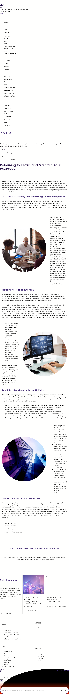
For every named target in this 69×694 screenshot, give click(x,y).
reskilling (6, 528)
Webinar (6, 662)
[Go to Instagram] (10, 133)
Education (7, 119)
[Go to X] (4, 133)
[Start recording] (61, 690)
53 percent (46, 411)
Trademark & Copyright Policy (46, 677)
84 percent (43, 416)
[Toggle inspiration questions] (3, 690)
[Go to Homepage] (2, 672)
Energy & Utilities (9, 111)
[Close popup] (1, 680)
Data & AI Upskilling (10, 637)
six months (39, 207)
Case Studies (8, 39)
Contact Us (41, 654)
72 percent (44, 405)
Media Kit (41, 661)
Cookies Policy (18, 677)
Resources (7, 36)
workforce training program (13, 532)
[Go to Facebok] (1, 133)
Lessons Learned (9, 51)
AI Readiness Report (10, 53)
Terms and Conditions (30, 677)
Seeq (5, 73)
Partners (6, 70)
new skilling (39, 395)
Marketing (7, 125)
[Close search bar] (65, 690)
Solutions (6, 32)
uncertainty (42, 511)
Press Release (8, 660)
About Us (6, 63)
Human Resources (9, 128)
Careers (40, 658)
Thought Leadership (10, 46)
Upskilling (10, 9)
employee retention (10, 526)
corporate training (10, 524)
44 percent (61, 434)
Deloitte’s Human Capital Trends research (57, 240)
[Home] (14, 6)
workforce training (10, 530)
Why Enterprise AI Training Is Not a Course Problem (54, 599)
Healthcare (7, 117)
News (5, 44)
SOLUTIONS (17, 9)
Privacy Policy (8, 677)
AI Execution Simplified (11, 633)
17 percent (60, 469)
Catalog (6, 66)
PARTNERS (37, 623)
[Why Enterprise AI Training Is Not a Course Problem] (56, 576)
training (56, 190)
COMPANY (7, 60)
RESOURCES (24, 9)
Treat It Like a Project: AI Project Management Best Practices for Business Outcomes (32, 601)
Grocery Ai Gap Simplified (12, 635)
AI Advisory (3, 9)
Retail (5, 122)
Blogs (5, 41)
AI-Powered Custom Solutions (13, 639)
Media (6, 114)
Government (8, 108)
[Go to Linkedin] (7, 133)
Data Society (8, 153)
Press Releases (8, 48)
